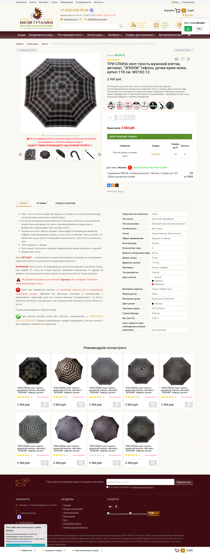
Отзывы (42, 203)
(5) (31, 397)
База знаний (69, 516)
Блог (65, 520)
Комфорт (114, 34)
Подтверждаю (26, 546)
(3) (103, 397)
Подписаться (184, 482)
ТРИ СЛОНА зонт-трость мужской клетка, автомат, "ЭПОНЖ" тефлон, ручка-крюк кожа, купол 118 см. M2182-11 (139, 451)
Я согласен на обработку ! (131, 487)
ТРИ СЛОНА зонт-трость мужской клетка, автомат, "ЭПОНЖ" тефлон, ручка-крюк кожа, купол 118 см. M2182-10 (103, 451)
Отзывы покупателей (73, 509)
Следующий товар (183, 50)
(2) (67, 397)
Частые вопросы (71, 512)
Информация (67, 2)
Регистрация (188, 2)
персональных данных (143, 487)
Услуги (54, 2)
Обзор (23, 203)
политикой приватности (21, 541)
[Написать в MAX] (18, 517)
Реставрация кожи (69, 34)
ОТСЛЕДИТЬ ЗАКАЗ (72, 524)
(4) (139, 397)
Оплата (32, 2)
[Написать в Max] (90, 10)
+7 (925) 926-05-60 (74, 10)
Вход (176, 2)
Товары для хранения (139, 34)
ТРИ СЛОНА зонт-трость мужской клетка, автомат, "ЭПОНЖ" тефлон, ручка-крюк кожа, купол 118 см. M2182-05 (139, 392)
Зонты (121, 191)
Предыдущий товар (27, 50)
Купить (130, 117)
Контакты (98, 2)
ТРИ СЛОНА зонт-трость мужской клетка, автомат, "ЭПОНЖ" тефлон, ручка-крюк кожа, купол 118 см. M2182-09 (67, 451)
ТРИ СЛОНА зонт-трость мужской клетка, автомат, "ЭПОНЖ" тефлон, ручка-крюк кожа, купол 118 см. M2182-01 (31, 392)
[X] (117, 185)
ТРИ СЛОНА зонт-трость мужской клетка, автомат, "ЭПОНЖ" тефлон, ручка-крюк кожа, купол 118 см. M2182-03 (67, 392)
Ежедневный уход (40, 34)
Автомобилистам (170, 34)
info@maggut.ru (71, 19)
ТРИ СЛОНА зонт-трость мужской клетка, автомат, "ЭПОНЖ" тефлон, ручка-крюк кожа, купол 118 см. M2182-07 (175, 392)
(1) (139, 455)
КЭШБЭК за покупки (97, 19)
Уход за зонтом (65, 203)
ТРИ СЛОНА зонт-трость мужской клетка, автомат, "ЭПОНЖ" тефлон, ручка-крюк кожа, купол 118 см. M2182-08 (31, 451)
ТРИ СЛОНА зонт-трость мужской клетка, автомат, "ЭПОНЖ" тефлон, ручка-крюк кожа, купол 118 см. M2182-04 (103, 392)
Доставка (43, 2)
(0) (103, 455)
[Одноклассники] (113, 185)
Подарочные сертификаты (75, 527)
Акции (21, 34)
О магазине (21, 2)
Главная (67, 505)
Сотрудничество (83, 2)
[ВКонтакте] (109, 185)
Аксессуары (94, 34)
